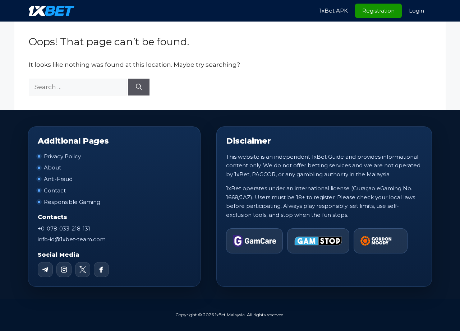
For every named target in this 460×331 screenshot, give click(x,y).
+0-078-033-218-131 (64, 228)
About (52, 167)
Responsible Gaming (72, 202)
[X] (82, 269)
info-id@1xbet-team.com (72, 239)
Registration (378, 10)
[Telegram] (45, 269)
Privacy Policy (62, 156)
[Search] (139, 87)
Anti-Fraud (58, 179)
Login (416, 10)
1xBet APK (333, 10)
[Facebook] (101, 269)
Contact (55, 190)
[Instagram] (64, 269)
